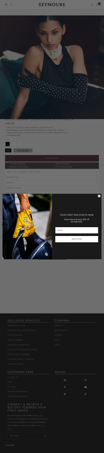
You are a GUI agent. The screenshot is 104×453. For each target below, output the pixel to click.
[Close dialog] (99, 196)
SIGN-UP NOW (77, 239)
